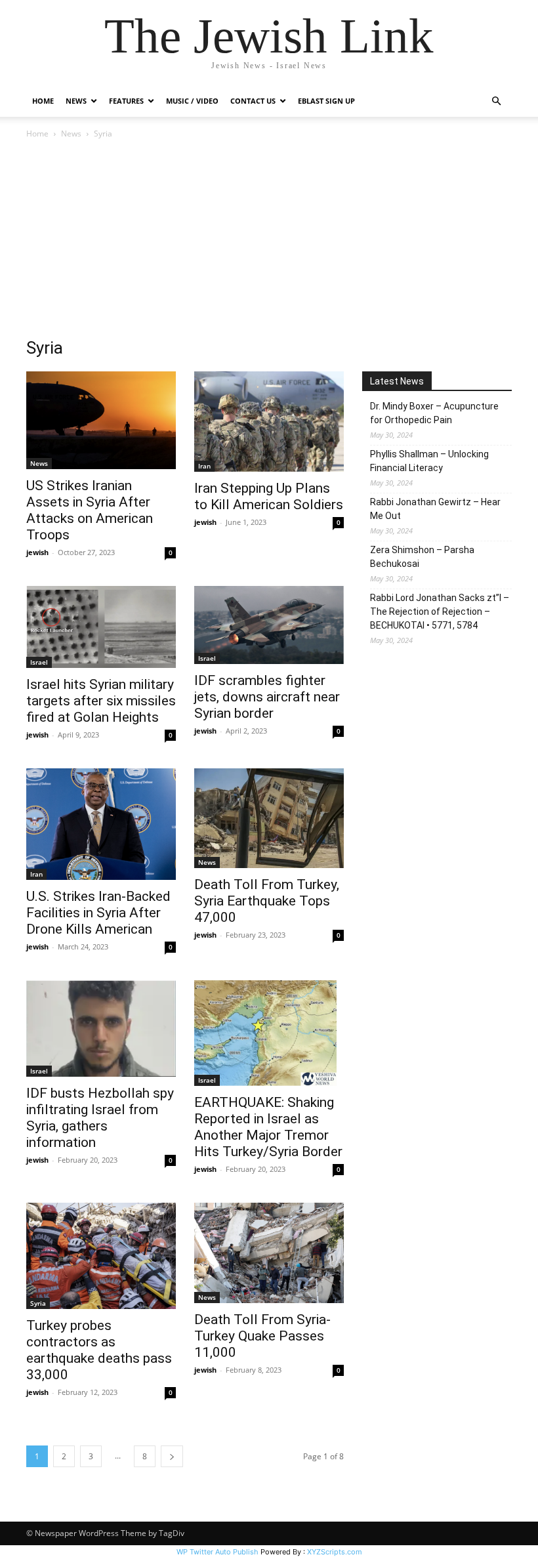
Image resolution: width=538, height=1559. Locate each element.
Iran (204, 465)
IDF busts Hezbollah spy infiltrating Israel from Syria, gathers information (100, 1117)
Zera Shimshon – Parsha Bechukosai (422, 557)
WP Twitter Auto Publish (217, 1551)
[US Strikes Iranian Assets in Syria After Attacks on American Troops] (101, 420)
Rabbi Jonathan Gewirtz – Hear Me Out (435, 509)
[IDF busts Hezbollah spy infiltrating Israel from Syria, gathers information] (101, 1028)
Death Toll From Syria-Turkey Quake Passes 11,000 (262, 1336)
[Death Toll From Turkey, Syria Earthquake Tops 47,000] (269, 818)
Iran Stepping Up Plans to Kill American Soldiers (268, 496)
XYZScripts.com (334, 1551)
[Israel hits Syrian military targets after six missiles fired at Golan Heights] (101, 627)
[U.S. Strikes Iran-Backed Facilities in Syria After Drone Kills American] (101, 824)
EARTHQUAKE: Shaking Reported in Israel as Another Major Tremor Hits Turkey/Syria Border (268, 1126)
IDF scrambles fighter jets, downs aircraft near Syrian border (267, 697)
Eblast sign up (326, 101)
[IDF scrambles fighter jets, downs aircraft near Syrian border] (269, 625)
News (71, 133)
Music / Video (192, 101)
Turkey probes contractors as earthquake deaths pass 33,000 (99, 1350)
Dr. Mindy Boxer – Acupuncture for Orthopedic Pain (434, 413)
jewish (37, 552)
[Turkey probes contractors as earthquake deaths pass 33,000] (101, 1256)
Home (43, 101)
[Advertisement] (269, 239)
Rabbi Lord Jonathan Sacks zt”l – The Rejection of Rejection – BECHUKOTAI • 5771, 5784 (439, 611)
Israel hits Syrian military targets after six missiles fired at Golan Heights (101, 700)
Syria (38, 1303)
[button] (496, 101)
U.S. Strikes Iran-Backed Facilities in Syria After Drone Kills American (98, 912)
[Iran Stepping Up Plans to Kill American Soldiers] (269, 421)
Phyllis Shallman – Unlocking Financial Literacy (429, 461)
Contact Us (253, 101)
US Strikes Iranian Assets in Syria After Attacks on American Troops (89, 510)
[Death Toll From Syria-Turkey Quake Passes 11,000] (269, 1253)
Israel (39, 662)
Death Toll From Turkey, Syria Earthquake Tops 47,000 (266, 901)
